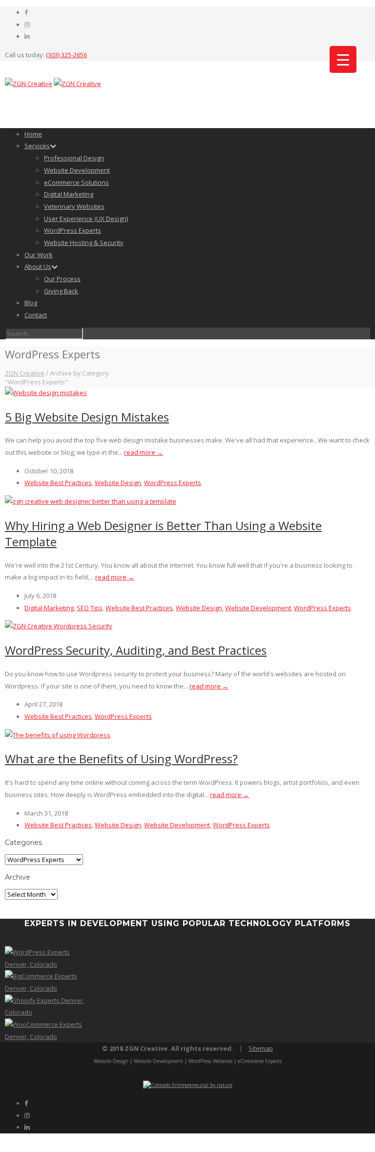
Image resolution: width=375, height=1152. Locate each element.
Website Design (118, 482)
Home (33, 134)
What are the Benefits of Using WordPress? (121, 759)
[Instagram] (27, 24)
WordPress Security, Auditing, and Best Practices (136, 650)
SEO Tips (90, 607)
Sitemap (261, 1048)
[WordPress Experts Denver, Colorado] (47, 964)
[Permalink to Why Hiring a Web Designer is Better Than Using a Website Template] (90, 501)
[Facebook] (26, 12)
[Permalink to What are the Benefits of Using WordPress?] (57, 735)
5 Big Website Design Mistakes (87, 417)
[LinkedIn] (27, 36)
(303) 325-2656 (66, 54)
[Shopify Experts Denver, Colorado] (47, 1012)
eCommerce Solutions (76, 182)
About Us (37, 266)
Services (37, 145)
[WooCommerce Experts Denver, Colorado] (47, 1036)
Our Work (38, 254)
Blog (30, 302)
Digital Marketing (68, 194)
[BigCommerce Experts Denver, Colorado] (47, 988)
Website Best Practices (58, 482)
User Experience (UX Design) (86, 218)
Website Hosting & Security (84, 242)
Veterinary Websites (74, 206)
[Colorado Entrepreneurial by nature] (187, 1085)
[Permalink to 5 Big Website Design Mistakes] (46, 392)
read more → (143, 452)
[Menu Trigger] (343, 59)
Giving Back (61, 291)
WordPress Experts (72, 230)
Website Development (77, 170)
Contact (35, 314)
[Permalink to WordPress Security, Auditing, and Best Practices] (58, 625)
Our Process (62, 278)
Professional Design (74, 158)
